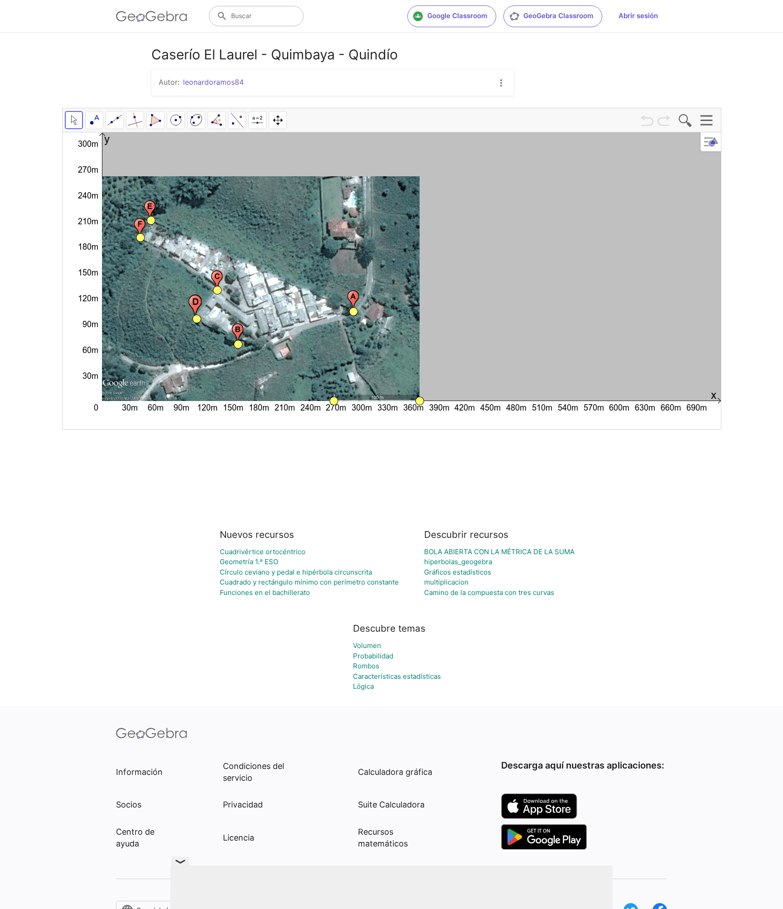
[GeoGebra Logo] (151, 16)
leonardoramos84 (213, 82)
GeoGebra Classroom (558, 15)
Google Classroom (457, 15)
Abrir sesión (638, 15)
